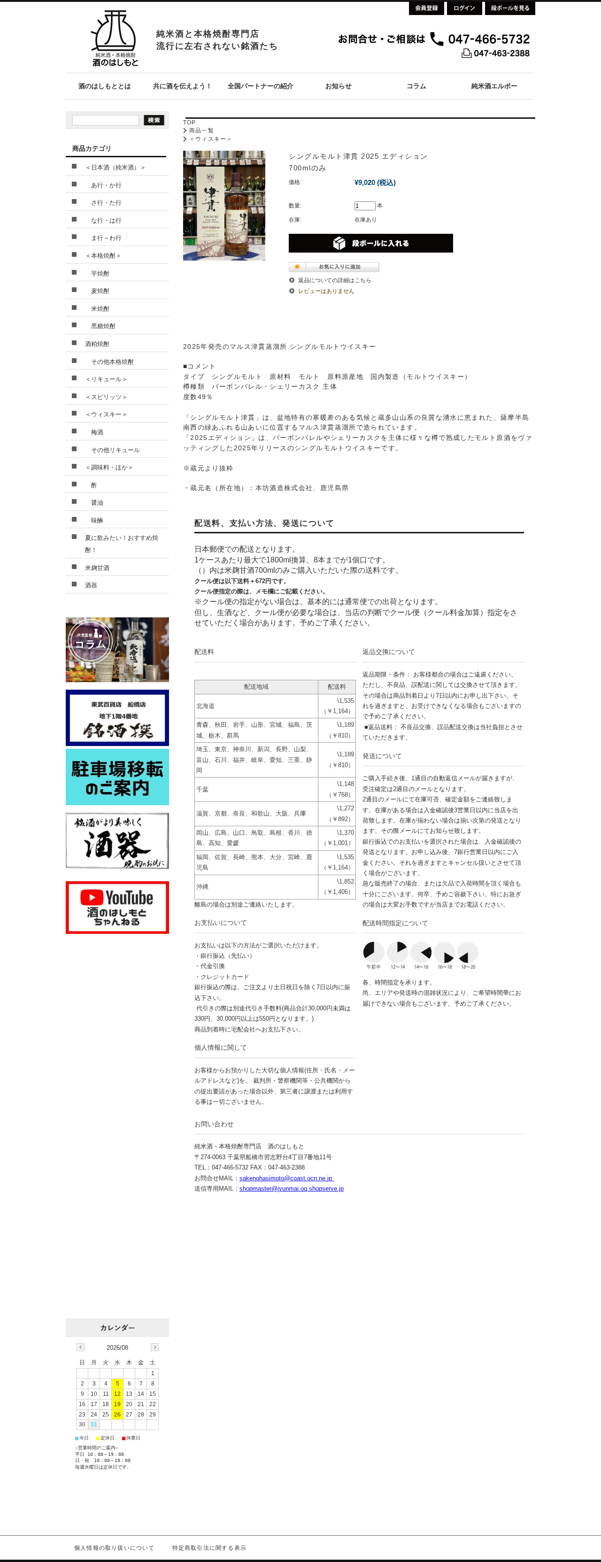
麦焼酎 (97, 290)
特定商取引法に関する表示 (209, 1548)
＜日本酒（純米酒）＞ (115, 167)
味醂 (94, 520)
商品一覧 (201, 130)
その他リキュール (112, 450)
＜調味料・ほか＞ (109, 467)
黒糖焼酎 (100, 326)
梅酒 (94, 432)
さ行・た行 (103, 202)
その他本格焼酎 (109, 361)
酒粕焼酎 (97, 343)
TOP (189, 122)
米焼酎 (97, 308)
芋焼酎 (97, 273)
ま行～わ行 (103, 237)
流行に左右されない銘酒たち (217, 46)
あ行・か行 (103, 185)
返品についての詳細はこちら (334, 280)
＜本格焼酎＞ (103, 255)
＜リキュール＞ (106, 379)
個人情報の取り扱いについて (114, 1548)
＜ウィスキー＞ (210, 139)
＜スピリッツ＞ (106, 396)
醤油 (94, 502)
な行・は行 (103, 220)
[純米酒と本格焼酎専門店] (114, 70)
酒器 (91, 585)
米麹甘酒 (97, 567)
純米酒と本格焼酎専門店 (208, 33)
